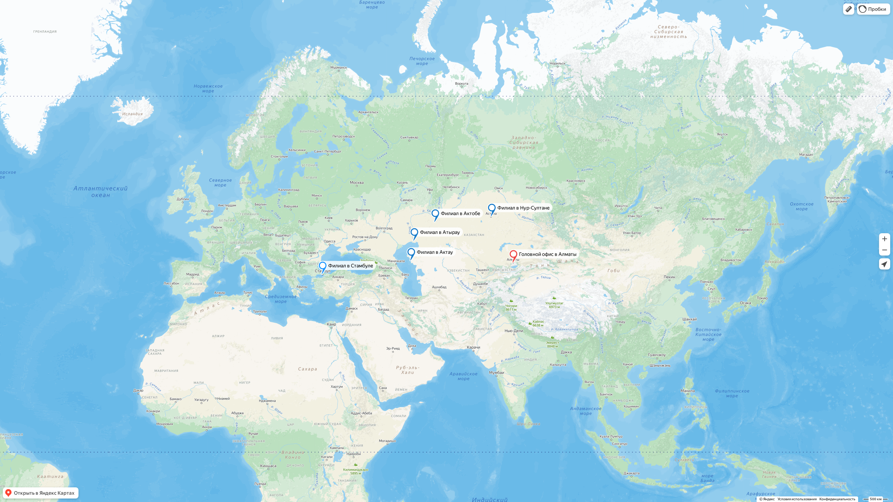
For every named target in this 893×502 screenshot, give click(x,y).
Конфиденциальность (837, 499)
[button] (848, 9)
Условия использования (797, 499)
